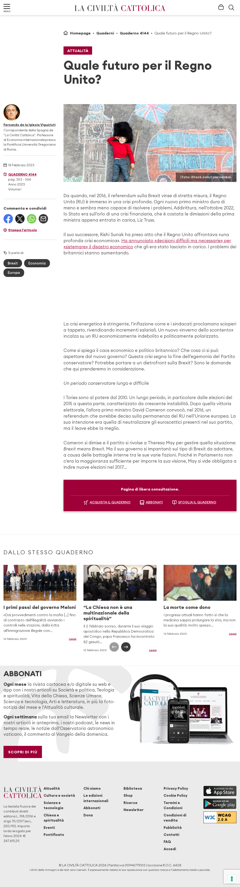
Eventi (49, 827)
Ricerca (130, 802)
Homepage (80, 33)
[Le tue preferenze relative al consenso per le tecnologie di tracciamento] (231, 878)
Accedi (170, 849)
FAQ (167, 841)
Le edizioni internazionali (95, 798)
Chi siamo (92, 788)
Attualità (77, 50)
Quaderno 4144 (134, 33)
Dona (88, 815)
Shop (128, 795)
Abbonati (91, 808)
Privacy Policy (176, 788)
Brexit (13, 263)
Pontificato (54, 834)
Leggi (72, 639)
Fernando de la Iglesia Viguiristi (30, 125)
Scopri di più (23, 752)
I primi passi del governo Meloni (40, 607)
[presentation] (114, 647)
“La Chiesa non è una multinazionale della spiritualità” (107, 612)
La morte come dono (187, 607)
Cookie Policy (176, 795)
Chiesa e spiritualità (54, 818)
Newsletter (134, 810)
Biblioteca (133, 788)
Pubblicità (173, 827)
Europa (14, 272)
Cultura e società (59, 795)
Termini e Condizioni (173, 805)
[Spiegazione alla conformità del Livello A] (219, 817)
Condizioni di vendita (175, 818)
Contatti (171, 834)
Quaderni (105, 33)
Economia (37, 263)
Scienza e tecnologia (53, 805)
